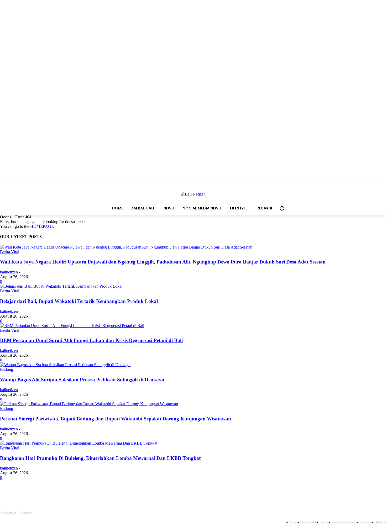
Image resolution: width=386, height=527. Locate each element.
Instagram (64, 492)
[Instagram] (46, 492)
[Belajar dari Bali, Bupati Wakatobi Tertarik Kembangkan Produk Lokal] (61, 286)
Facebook (22, 492)
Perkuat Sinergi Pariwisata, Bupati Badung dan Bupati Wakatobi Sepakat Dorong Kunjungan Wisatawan (115, 418)
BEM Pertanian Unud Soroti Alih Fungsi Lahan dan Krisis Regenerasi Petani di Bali (91, 340)
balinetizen (9, 272)
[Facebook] (5, 492)
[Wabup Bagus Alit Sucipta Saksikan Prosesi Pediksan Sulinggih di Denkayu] (65, 364)
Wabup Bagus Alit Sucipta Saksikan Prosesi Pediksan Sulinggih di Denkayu (82, 379)
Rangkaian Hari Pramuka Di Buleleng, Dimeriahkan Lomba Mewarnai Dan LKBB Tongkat (100, 458)
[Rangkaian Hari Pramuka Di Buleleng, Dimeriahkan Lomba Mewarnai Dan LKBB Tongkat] (78, 443)
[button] (282, 208)
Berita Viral (9, 252)
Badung (6, 369)
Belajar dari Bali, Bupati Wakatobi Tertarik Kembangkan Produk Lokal (79, 301)
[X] (88, 492)
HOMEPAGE (42, 226)
